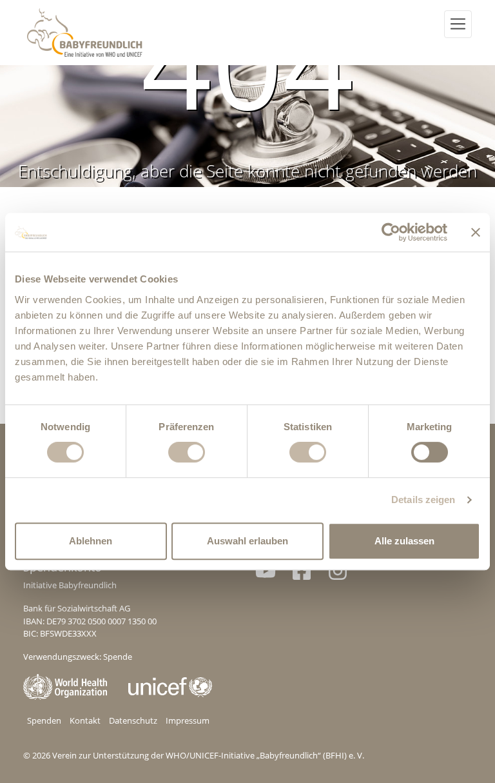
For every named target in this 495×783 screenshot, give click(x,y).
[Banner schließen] (475, 232)
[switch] (186, 452)
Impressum (187, 720)
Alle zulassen (404, 540)
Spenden (44, 720)
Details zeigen (423, 499)
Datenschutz (133, 720)
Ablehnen (90, 540)
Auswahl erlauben (247, 540)
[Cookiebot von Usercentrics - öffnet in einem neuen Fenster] (391, 232)
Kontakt (85, 720)
